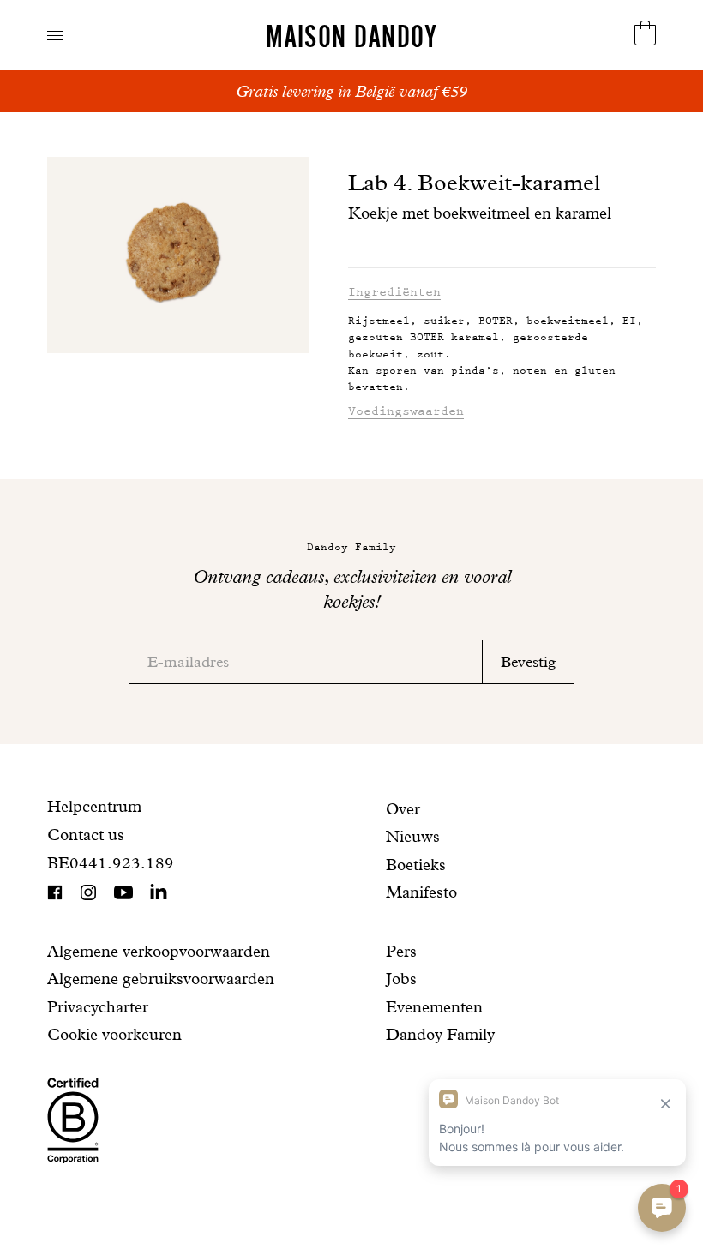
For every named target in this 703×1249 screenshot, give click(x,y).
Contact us (85, 834)
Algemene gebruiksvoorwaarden (160, 978)
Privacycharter (97, 1007)
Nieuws (413, 836)
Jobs (401, 978)
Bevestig (528, 661)
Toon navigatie (54, 36)
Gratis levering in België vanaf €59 (351, 91)
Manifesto (421, 892)
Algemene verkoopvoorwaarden (158, 951)
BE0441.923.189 (110, 863)
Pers (401, 951)
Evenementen (434, 1007)
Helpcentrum (94, 806)
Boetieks (416, 864)
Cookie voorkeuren (114, 1034)
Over (403, 809)
